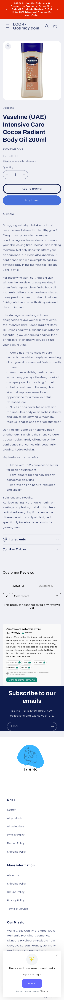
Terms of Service (17, 909)
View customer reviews (22, 679)
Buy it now (32, 200)
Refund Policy (15, 843)
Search (11, 809)
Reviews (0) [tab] (17, 585)
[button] (7, 26)
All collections (15, 826)
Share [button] (10, 214)
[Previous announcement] (7, 9)
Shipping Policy (16, 851)
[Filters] (6, 596)
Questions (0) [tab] (46, 585)
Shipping (7, 161)
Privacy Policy (16, 835)
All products (14, 818)
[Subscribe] (53, 726)
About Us (13, 875)
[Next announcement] (57, 9)
